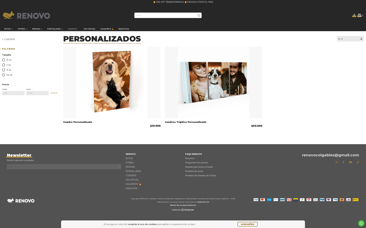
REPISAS (36, 29)
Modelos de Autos (194, 171)
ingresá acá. (203, 202)
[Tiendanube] (183, 210)
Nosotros (189, 158)
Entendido (247, 224)
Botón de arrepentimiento (183, 205)
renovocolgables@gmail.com (330, 155)
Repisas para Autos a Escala (199, 167)
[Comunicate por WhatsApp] (361, 223)
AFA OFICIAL (90, 29)
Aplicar (54, 93)
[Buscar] (199, 16)
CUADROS (72, 29)
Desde (4, 89)
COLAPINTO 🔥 (107, 29)
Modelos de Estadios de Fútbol (200, 175)
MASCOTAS (124, 29)
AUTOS (7, 29)
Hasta (28, 89)
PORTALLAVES (54, 29)
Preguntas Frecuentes (196, 162)
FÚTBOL (22, 29)
